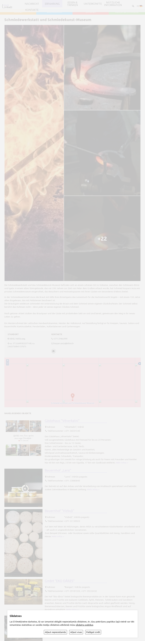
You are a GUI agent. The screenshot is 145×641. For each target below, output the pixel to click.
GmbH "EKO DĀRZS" (60, 581)
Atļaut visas (76, 632)
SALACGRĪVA (54, 11)
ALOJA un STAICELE (127, 11)
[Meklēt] (133, 6)
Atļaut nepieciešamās (55, 632)
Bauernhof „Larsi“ (58, 470)
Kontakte (32, 10)
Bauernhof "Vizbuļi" (59, 510)
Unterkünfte (93, 3)
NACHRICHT (32, 3)
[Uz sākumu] (7, 6)
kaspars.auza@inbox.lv (64, 343)
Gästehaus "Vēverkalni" (62, 420)
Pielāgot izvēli (93, 632)
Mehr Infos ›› (122, 462)
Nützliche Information (113, 3)
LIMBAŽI (91, 11)
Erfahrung (52, 3)
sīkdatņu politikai (84, 625)
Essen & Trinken (72, 3)
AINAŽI (18, 11)
